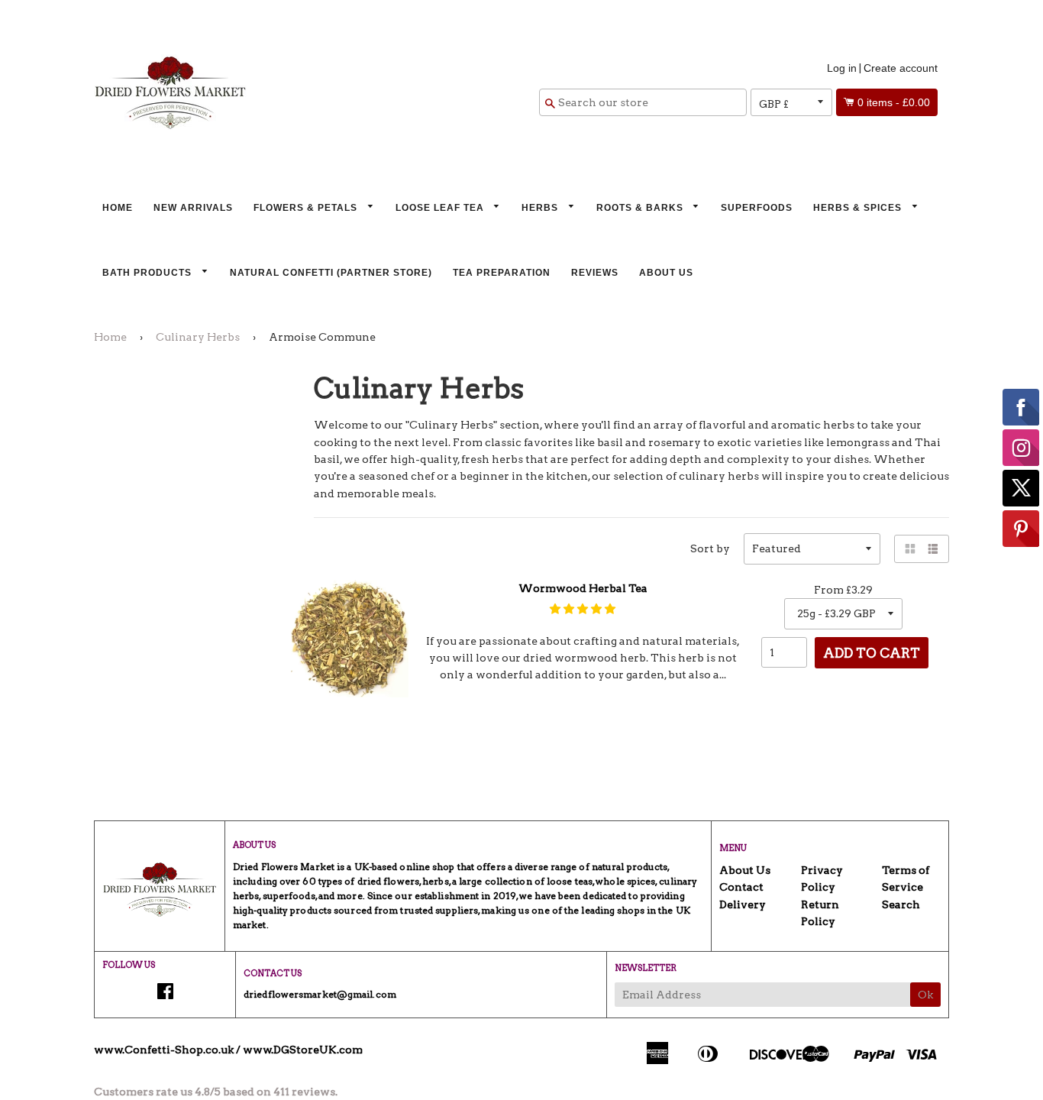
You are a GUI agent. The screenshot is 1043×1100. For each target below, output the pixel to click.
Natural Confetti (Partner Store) (331, 272)
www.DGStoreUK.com (303, 1049)
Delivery (742, 904)
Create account (901, 68)
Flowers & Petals (306, 207)
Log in (842, 68)
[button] (582, 609)
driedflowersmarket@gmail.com (320, 994)
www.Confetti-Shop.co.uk (164, 1049)
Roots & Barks (641, 207)
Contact (741, 887)
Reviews (594, 272)
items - (893, 102)
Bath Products (148, 272)
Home (117, 207)
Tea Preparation (502, 272)
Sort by (710, 548)
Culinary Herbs (198, 337)
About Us (666, 272)
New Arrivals (193, 207)
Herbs (541, 207)
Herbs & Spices (859, 207)
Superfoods (757, 207)
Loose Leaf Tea (441, 207)
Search (901, 904)
